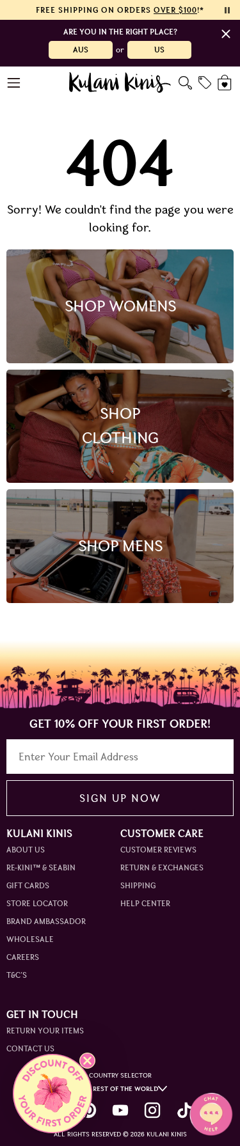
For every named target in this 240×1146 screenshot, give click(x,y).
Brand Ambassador (46, 921)
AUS (80, 49)
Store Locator (37, 903)
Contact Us (30, 1048)
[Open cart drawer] (226, 83)
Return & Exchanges (162, 867)
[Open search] (185, 83)
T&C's (16, 975)
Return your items (45, 1030)
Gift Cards (27, 885)
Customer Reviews (158, 849)
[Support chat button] (211, 1114)
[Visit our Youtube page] (120, 1110)
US (159, 49)
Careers (22, 957)
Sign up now (120, 798)
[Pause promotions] (227, 10)
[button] (52, 1093)
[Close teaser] (87, 1061)
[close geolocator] (226, 34)
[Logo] (120, 82)
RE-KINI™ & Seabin (41, 867)
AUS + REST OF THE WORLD (116, 1089)
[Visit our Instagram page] (152, 1110)
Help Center (145, 903)
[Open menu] (14, 83)
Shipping (138, 885)
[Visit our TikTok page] (184, 1110)
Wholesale (30, 939)
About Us (25, 849)
